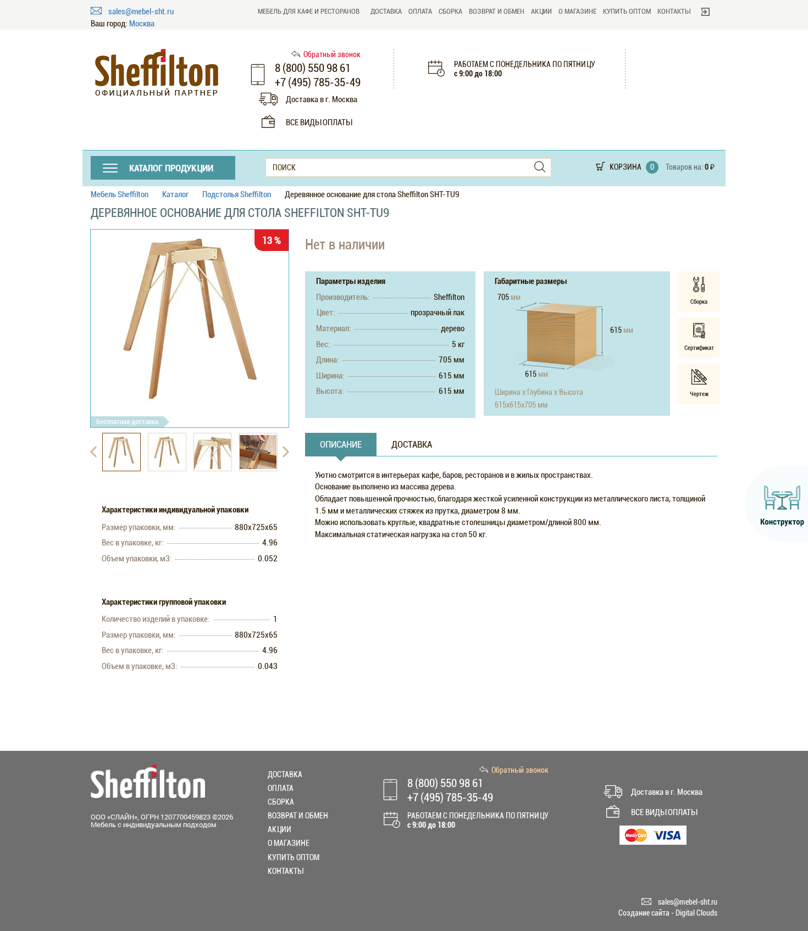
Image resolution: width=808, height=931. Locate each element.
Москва (141, 24)
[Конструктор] (776, 504)
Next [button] (285, 452)
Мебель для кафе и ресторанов (308, 11)
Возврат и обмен (496, 11)
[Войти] (705, 11)
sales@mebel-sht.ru (141, 11)
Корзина (625, 167)
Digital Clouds (696, 912)
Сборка (450, 11)
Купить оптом (627, 11)
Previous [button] (93, 452)
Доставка (386, 11)
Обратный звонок (332, 54)
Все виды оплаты (319, 122)
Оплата (420, 11)
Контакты (673, 11)
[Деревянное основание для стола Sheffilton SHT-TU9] (190, 320)
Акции (541, 11)
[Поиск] (540, 167)
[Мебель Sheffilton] (156, 73)
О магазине (577, 11)
